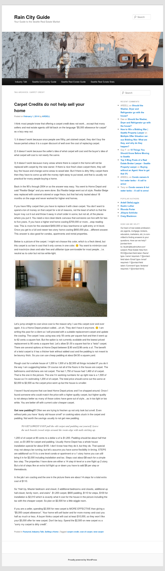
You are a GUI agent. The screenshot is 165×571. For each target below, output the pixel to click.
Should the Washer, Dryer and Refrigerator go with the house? (136, 122)
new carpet (98, 531)
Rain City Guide (32, 16)
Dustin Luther (127, 205)
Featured (27, 531)
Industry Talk (21, 81)
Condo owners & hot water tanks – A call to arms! (135, 180)
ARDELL (46, 116)
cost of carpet (86, 531)
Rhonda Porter (128, 209)
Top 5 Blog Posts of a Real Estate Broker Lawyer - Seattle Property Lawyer (135, 163)
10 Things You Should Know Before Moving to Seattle (135, 153)
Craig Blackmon (128, 216)
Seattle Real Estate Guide (73, 81)
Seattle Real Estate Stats (103, 81)
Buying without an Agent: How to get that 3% (135, 170)
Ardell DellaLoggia (130, 202)
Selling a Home (51, 531)
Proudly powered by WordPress (82, 559)
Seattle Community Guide (44, 81)
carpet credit (73, 531)
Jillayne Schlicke (129, 212)
